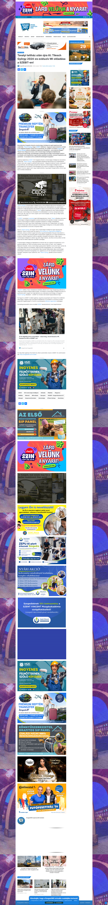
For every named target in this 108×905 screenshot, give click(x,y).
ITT (73, 900)
